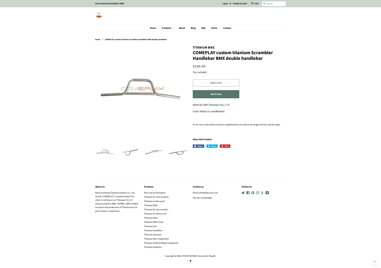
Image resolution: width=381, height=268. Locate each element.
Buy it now (216, 94)
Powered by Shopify (207, 255)
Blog (193, 28)
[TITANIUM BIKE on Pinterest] (252, 193)
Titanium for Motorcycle (155, 213)
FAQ (203, 28)
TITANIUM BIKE (189, 255)
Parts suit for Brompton (154, 192)
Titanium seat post (152, 234)
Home (153, 28)
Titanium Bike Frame (153, 221)
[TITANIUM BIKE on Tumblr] (262, 193)
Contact (227, 28)
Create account (240, 3)
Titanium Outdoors (153, 247)
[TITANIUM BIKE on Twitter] (243, 193)
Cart (257, 3)
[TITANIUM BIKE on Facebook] (248, 193)
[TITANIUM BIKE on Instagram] (257, 193)
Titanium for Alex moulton (156, 196)
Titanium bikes (151, 217)
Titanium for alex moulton (156, 209)
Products (167, 28)
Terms (214, 28)
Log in (225, 3)
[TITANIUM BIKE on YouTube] (267, 193)
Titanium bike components (156, 238)
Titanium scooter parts (154, 201)
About (182, 28)
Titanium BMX (150, 205)
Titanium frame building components (161, 242)
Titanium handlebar (153, 230)
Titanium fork (150, 226)
